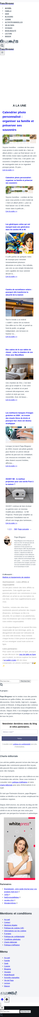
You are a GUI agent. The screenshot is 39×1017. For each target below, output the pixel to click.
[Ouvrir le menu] (2, 52)
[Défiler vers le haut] (2, 1000)
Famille (7, 961)
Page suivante (25, 529)
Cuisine (7, 966)
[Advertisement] (19, 75)
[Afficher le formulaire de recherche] (2, 46)
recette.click (9, 900)
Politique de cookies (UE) (14, 928)
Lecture (7, 983)
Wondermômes (10, 903)
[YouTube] (10, 42)
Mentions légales (10, 925)
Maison (8, 36)
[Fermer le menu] (0, 1004)
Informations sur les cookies (15, 931)
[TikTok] (13, 42)
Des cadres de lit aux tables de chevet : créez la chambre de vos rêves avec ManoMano (19, 352)
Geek (6, 963)
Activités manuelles (11, 978)
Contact (7, 922)
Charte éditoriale (10, 942)
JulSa (6, 895)
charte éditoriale (6, 785)
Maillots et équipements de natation (16, 577)
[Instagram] (7, 42)
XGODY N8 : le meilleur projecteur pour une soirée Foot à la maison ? (19, 481)
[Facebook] (2, 42)
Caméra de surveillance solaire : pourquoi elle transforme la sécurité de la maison (19, 292)
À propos (7, 934)
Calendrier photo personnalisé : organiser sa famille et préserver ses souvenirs (18, 121)
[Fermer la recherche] (2, 1008)
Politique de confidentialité (14, 937)
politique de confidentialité (21, 744)
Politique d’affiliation (12, 945)
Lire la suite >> (8, 170)
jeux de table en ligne (27, 654)
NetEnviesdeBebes (11, 897)
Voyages (7, 972)
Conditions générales (12, 939)
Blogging (7, 969)
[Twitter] (4, 994)
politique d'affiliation (19, 782)
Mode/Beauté (9, 975)
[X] (5, 42)
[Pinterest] (16, 42)
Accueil (7, 920)
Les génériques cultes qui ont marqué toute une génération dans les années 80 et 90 (18, 227)
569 (15, 529)
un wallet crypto (10, 660)
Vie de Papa (9, 980)
